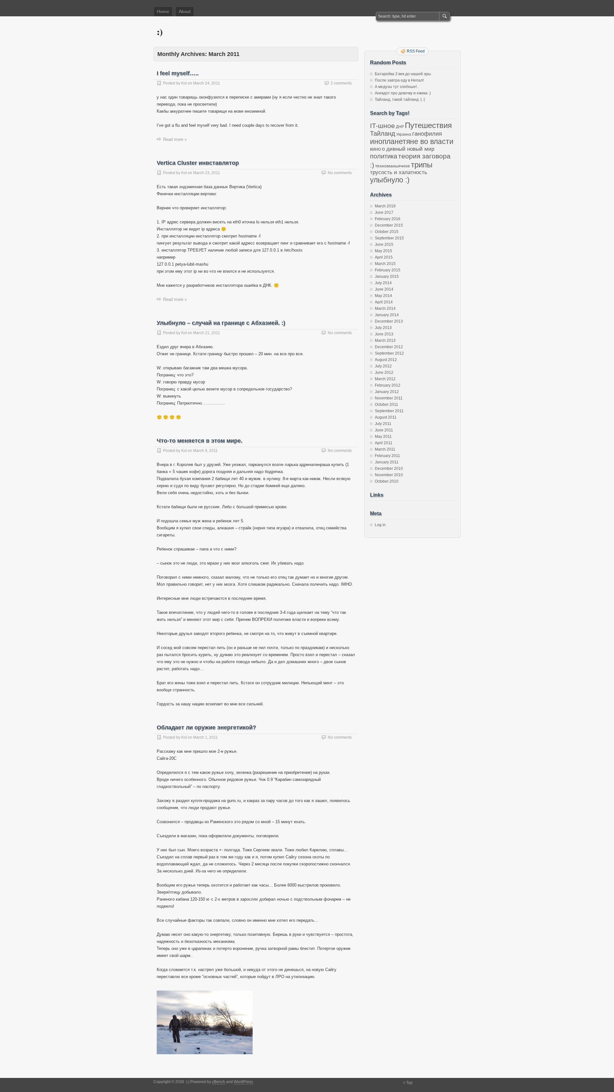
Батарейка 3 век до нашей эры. (403, 74)
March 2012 (385, 379)
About (185, 11)
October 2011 (386, 404)
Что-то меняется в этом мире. (199, 441)
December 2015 (389, 225)
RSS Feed (416, 51)
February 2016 (387, 219)
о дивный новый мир (408, 149)
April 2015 (384, 257)
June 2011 (384, 430)
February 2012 (387, 385)
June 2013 (384, 334)
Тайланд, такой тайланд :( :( (400, 99)
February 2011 (387, 456)
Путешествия (428, 125)
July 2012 (383, 366)
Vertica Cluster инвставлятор (198, 163)
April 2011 (383, 443)
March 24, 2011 (206, 83)
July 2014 (383, 283)
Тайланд (382, 133)
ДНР (400, 126)
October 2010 (386, 481)
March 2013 (385, 340)
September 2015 (389, 238)
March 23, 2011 (206, 173)
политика (383, 156)
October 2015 (386, 231)
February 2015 (387, 270)
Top (409, 1082)
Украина (403, 134)
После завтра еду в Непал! (399, 80)
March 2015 (385, 263)
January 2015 (387, 276)
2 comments (341, 83)
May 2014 (383, 295)
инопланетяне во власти (411, 141)
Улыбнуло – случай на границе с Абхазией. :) (221, 323)
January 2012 (387, 391)
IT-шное (382, 125)
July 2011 (383, 424)
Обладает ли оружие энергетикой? (206, 727)
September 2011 (389, 411)
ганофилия (427, 134)
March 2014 (385, 308)
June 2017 (384, 212)
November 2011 (389, 398)
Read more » (175, 139)
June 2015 (384, 244)
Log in (380, 525)
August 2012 (386, 359)
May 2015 (383, 251)
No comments (340, 173)
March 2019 (385, 206)
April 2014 (384, 302)
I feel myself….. (178, 73)
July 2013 (383, 327)
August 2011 (386, 417)
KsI (184, 83)
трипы (421, 164)
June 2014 (384, 289)
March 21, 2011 (206, 333)
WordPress (243, 1082)
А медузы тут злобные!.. (397, 86)
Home (163, 11)
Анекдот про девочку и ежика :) (403, 93)
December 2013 (389, 321)
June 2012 (384, 372)
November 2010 (389, 475)
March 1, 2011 (205, 737)
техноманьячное (392, 165)
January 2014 (387, 315)
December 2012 (389, 347)
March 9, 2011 (205, 450)
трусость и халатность (398, 172)
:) (159, 31)
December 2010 (389, 468)
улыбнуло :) (390, 180)
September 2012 (389, 353)
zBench (218, 1082)
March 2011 (385, 449)
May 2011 (383, 436)
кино (375, 149)
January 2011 (386, 462)
